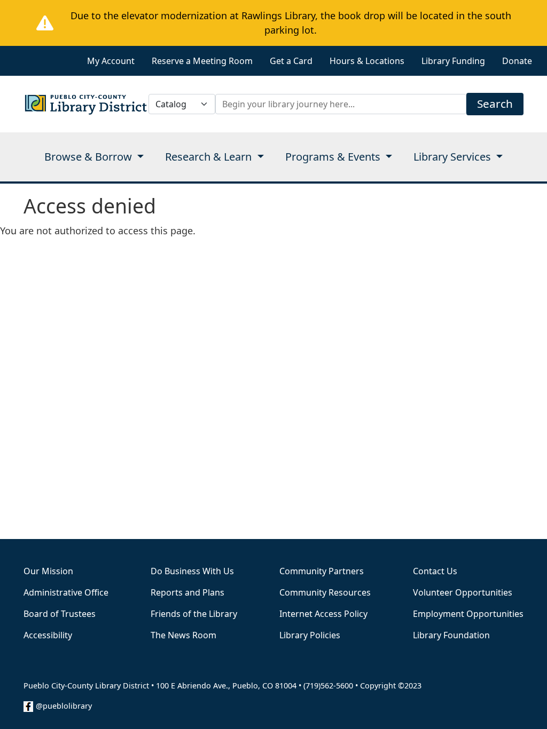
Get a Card (291, 61)
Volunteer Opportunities (462, 592)
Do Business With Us (192, 571)
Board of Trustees (60, 614)
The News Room (183, 635)
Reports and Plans (187, 592)
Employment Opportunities (468, 614)
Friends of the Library (194, 614)
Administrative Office (66, 592)
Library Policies (309, 635)
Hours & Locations (367, 61)
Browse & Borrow (89, 156)
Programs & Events (334, 156)
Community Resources (325, 592)
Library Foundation (451, 635)
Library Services (453, 156)
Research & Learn (209, 156)
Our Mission (48, 571)
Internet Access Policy (323, 614)
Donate (517, 61)
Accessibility (48, 635)
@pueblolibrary (64, 706)
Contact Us (435, 571)
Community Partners (321, 571)
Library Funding (453, 61)
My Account (111, 61)
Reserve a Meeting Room (202, 61)
